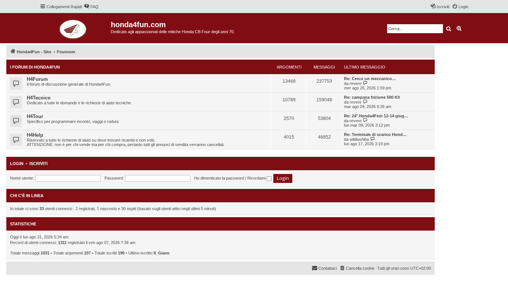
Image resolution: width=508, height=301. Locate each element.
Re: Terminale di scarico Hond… (375, 134)
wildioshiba (359, 139)
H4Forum (37, 79)
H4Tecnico (39, 98)
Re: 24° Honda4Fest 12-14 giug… (376, 116)
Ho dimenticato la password (219, 178)
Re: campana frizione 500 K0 (372, 97)
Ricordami (257, 178)
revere (355, 83)
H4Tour (35, 116)
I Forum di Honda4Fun (35, 67)
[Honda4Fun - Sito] (75, 28)
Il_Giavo (162, 253)
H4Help (35, 135)
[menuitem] (91, 6)
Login (16, 163)
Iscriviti (38, 163)
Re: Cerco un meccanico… (370, 78)
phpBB (34, 281)
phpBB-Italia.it (56, 286)
